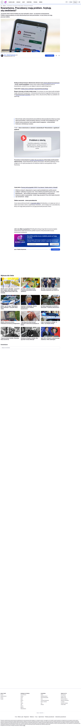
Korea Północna (23, 694)
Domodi (2, 694)
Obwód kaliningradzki (44, 697)
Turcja (22, 697)
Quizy (23, 2)
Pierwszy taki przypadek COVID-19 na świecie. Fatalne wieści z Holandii (39, 187)
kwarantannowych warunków (23, 94)
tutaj (24, 725)
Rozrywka (29, 2)
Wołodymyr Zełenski (64, 703)
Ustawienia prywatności (60, 716)
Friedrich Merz (63, 704)
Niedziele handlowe (44, 696)
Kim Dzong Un (63, 694)
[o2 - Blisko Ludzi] (6, 2)
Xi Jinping (62, 701)
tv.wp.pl (2, 697)
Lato (41, 703)
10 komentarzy (50, 55)
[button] (70, 2)
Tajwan (22, 703)
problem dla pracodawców (37, 160)
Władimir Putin (63, 697)
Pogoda (35, 2)
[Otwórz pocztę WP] (67, 2)
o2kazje (18, 2)
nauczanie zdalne (35, 203)
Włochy (22, 700)
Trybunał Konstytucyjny (45, 700)
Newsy (42, 694)
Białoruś (22, 707)
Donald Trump (63, 696)
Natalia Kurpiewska (11, 55)
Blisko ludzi (11, 2)
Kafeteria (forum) (3, 696)
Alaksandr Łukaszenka (65, 700)
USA (21, 704)
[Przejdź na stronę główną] (2, 3)
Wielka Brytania (23, 708)
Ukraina (22, 696)
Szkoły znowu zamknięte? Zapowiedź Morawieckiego (34, 88)
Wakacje (42, 704)
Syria (21, 701)
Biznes (40, 2)
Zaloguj (75, 2)
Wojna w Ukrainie (44, 701)
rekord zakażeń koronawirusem (52, 82)
